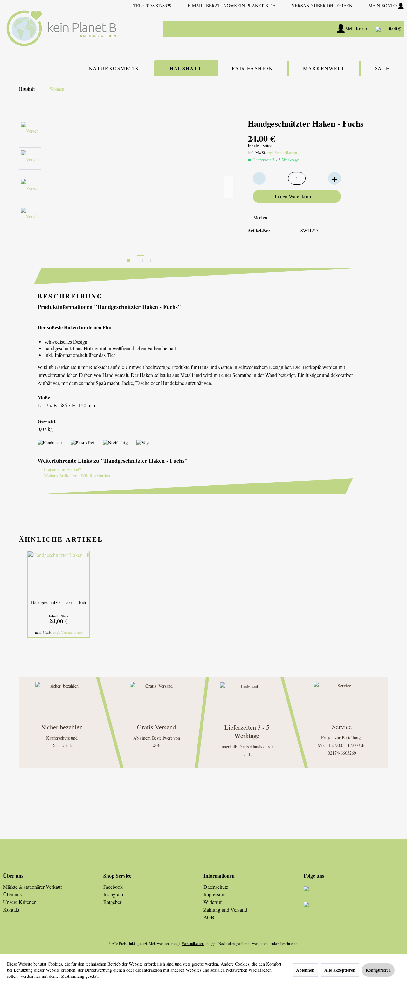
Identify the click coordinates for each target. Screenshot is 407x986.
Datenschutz (216, 886)
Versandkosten (193, 943)
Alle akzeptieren (339, 970)
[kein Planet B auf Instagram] (354, 894)
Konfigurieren (378, 970)
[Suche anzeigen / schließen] (308, 29)
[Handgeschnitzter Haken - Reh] (58, 573)
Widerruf (213, 902)
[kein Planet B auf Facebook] (354, 910)
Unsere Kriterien (20, 902)
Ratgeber (112, 902)
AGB (209, 917)
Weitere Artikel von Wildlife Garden (76, 475)
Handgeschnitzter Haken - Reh (58, 602)
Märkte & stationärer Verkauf (32, 886)
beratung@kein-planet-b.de (240, 6)
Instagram (113, 894)
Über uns (12, 894)
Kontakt (11, 909)
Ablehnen (305, 970)
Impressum (214, 894)
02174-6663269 (342, 753)
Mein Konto (383, 6)
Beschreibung (70, 296)
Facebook (113, 886)
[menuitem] (267, 29)
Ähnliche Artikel (61, 539)
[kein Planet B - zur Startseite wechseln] (61, 28)
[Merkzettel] (324, 29)
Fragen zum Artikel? (62, 469)
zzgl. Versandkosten (282, 152)
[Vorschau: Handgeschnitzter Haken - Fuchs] (30, 130)
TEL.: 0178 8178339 (152, 6)
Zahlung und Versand (225, 909)
